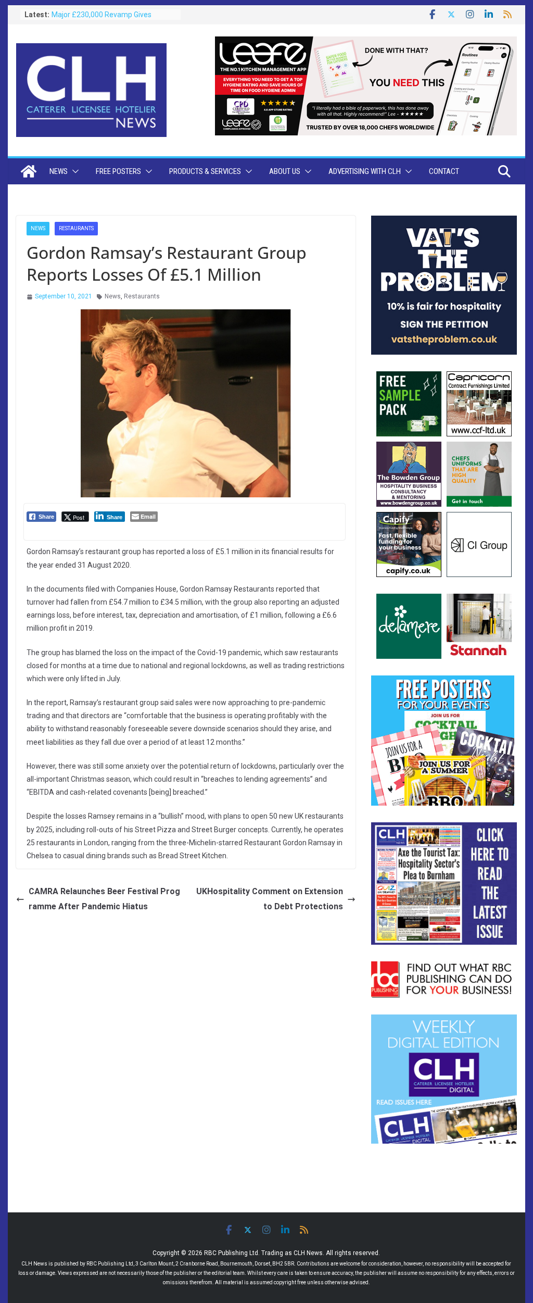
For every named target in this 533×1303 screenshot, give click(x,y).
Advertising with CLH (364, 171)
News (58, 171)
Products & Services (205, 171)
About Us (284, 171)
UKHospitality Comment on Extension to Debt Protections (269, 898)
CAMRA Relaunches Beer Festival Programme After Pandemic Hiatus (104, 898)
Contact (444, 171)
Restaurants (76, 228)
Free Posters (118, 171)
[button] (73, 171)
